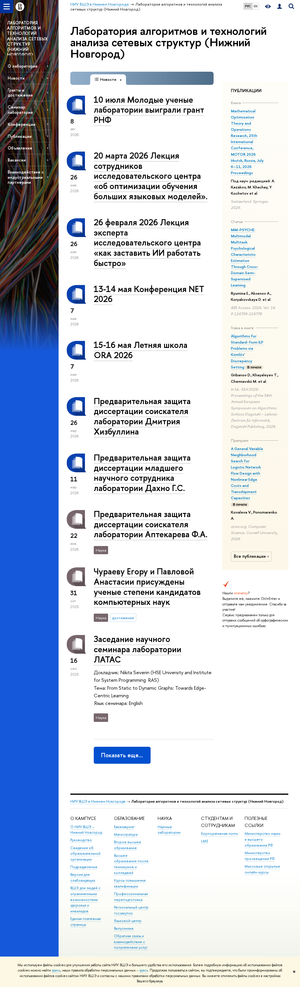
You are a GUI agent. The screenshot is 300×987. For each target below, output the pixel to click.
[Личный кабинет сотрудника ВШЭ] (279, 6)
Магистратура (125, 834)
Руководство (81, 839)
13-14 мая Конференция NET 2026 (149, 294)
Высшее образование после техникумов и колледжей (131, 864)
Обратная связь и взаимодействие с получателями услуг (131, 941)
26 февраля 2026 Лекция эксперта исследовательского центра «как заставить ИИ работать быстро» (147, 243)
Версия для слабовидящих (82, 877)
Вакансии (17, 160)
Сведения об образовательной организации (85, 853)
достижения (123, 617)
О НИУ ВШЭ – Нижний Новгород (86, 829)
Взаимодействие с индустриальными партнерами (26, 177)
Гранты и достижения (20, 92)
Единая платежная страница (85, 921)
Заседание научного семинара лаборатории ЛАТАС (137, 649)
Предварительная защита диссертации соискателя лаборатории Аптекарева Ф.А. (150, 524)
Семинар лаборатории (20, 109)
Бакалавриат (124, 826)
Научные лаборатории (169, 829)
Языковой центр (128, 920)
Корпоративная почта (219, 833)
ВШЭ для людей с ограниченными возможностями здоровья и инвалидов (85, 899)
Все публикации (250, 556)
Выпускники (124, 928)
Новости (16, 78)
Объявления (20, 148)
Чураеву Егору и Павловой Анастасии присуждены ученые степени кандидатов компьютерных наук (147, 586)
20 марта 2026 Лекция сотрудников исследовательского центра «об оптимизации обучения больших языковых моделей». (150, 176)
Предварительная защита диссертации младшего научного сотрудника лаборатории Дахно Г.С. (142, 473)
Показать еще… (122, 755)
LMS (204, 841)
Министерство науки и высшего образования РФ (262, 839)
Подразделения (83, 866)
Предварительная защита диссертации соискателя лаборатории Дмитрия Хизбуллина (142, 416)
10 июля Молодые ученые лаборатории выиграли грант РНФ (149, 110)
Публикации (20, 136)
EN (256, 6)
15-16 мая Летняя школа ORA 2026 (141, 350)
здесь (56, 970)
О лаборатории (23, 66)
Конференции (21, 124)
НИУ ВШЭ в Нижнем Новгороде (98, 801)
